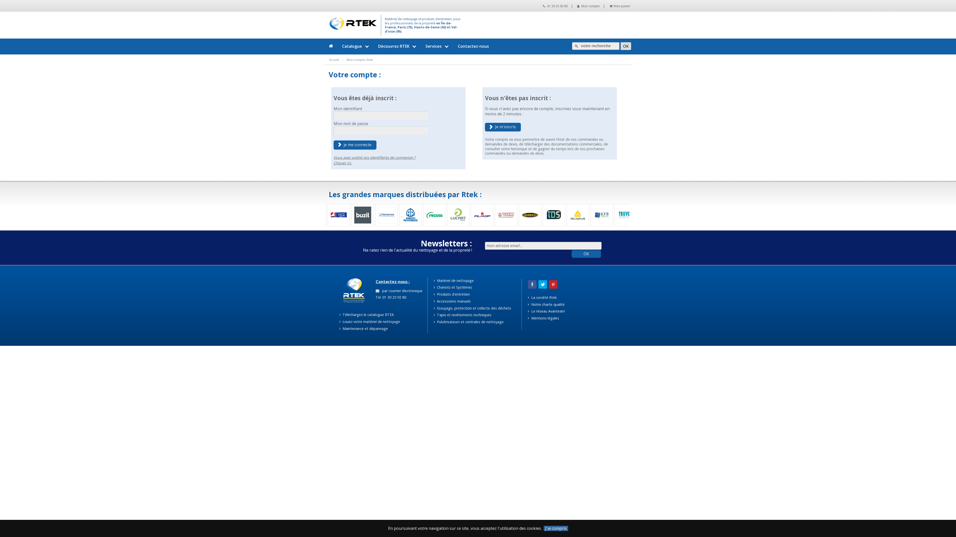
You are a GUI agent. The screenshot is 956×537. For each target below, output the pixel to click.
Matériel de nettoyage (455, 280)
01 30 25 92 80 (556, 6)
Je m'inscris (505, 127)
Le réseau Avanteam (547, 311)
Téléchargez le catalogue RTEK (368, 314)
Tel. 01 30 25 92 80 (390, 297)
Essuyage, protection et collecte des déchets (473, 308)
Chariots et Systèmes (454, 287)
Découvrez (394, 46)
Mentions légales (544, 318)
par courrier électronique (401, 290)
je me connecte (357, 144)
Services (433, 46)
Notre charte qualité (547, 304)
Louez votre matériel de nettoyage (371, 321)
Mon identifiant (348, 108)
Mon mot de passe (351, 123)
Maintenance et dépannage (365, 328)
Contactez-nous (473, 46)
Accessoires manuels (453, 301)
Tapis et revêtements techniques (463, 315)
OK (586, 254)
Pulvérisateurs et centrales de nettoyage (470, 321)
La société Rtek (543, 297)
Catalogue (352, 46)
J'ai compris (556, 528)
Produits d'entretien (453, 294)
